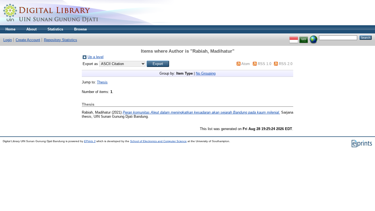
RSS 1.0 (264, 64)
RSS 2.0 (285, 64)
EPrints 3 (90, 141)
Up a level (95, 57)
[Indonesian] (293, 37)
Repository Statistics (60, 40)
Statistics (55, 29)
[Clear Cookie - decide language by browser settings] (313, 37)
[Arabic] (303, 37)
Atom (245, 64)
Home (10, 29)
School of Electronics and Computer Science (158, 141)
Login (7, 40)
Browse (80, 29)
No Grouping (206, 73)
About (31, 29)
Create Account (28, 40)
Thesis (102, 82)
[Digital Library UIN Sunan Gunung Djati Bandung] (51, 24)
